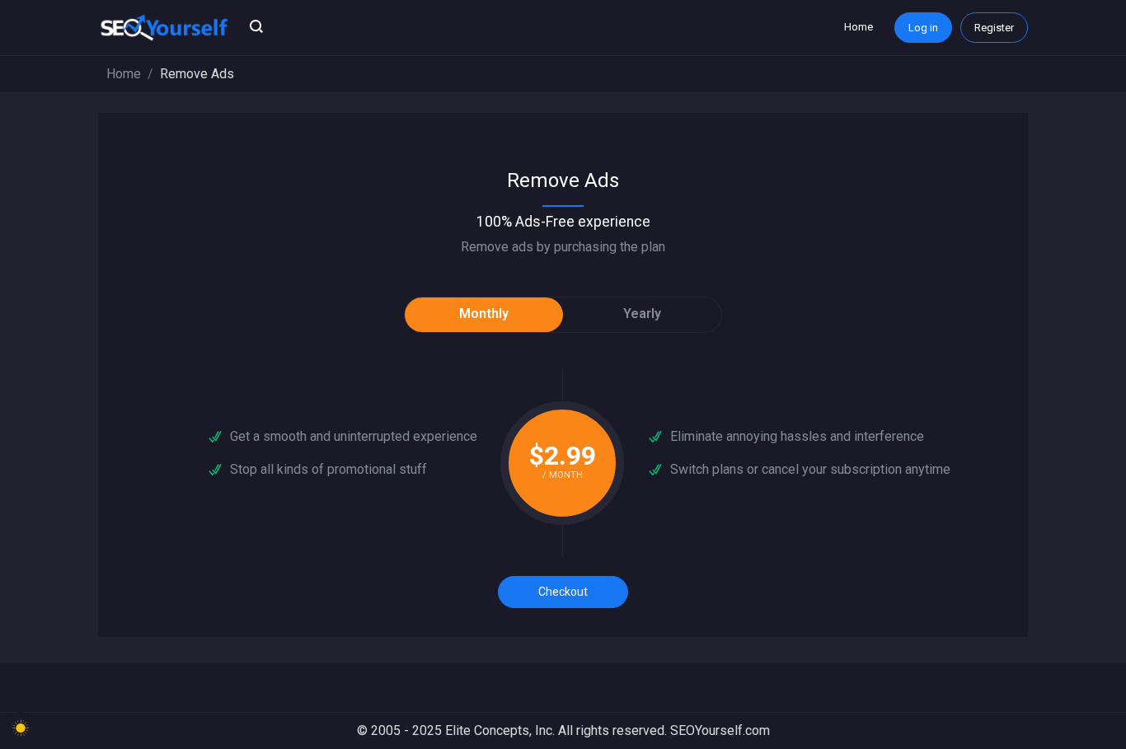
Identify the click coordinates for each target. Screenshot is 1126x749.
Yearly (642, 313)
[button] (256, 28)
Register (994, 27)
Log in (923, 27)
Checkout (563, 591)
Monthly (484, 313)
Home (858, 27)
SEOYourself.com (720, 730)
